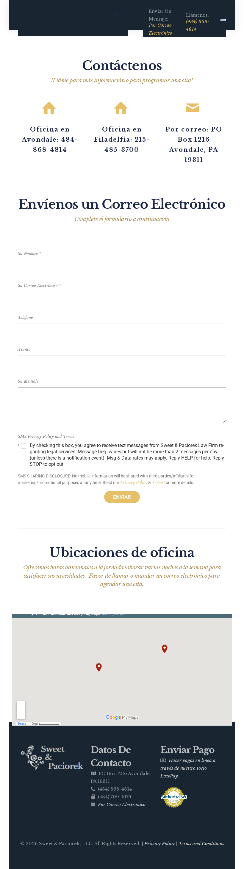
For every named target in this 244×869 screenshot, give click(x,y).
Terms (157, 482)
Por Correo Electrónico (160, 29)
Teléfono (25, 317)
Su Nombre (29, 253)
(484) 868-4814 (197, 25)
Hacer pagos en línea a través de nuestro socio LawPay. (188, 768)
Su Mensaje (28, 381)
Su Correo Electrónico (39, 285)
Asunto (24, 349)
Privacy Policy (133, 482)
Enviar (122, 497)
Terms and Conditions (201, 843)
